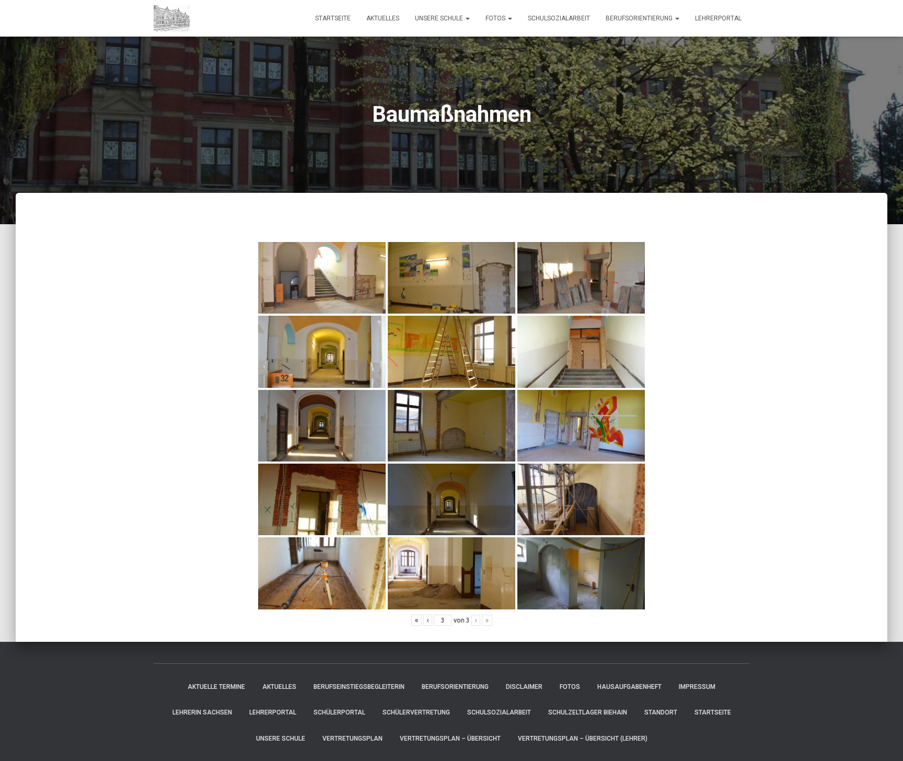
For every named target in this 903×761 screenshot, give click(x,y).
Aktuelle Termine (216, 686)
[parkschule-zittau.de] (172, 18)
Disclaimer (524, 686)
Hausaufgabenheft (629, 686)
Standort (660, 712)
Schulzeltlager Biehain (587, 712)
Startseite (333, 18)
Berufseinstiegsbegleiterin (359, 686)
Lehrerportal (718, 18)
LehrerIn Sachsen (202, 712)
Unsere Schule (440, 18)
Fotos (496, 18)
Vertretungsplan (352, 738)
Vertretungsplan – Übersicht (450, 738)
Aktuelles (382, 18)
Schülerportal (339, 712)
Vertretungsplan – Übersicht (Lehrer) (582, 738)
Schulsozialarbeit (559, 18)
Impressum (697, 686)
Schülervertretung (416, 712)
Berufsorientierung (640, 18)
